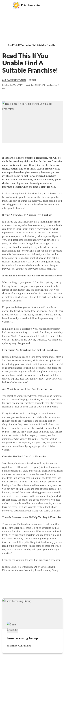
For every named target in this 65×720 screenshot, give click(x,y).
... (6, 40)
